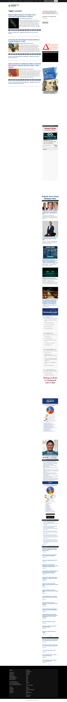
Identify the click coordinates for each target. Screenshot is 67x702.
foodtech (36, 82)
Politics (27, 675)
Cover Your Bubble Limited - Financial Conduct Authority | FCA (49, 655)
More (40, 1)
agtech (33, 82)
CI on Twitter (11, 686)
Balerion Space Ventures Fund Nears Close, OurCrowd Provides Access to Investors (22, 15)
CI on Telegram (11, 692)
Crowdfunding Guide (28, 692)
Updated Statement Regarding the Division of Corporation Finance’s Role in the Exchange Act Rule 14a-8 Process (50, 571)
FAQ (26, 693)
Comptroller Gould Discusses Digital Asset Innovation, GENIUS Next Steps (50, 522)
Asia (26, 683)
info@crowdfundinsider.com (14, 681)
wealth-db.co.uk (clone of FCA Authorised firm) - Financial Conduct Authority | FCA (50, 640)
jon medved (10, 83)
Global (18, 32)
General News (28, 672)
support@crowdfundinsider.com (16, 683)
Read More (38, 26)
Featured (9, 1)
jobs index (36, 56)
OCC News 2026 (48, 523)
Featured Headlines (28, 671)
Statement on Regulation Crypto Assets (49, 560)
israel (33, 32)
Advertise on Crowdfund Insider (30, 689)
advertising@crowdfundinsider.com (17, 684)
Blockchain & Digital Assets (28, 1)
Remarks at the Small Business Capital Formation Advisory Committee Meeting (49, 609)
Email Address (44, 18)
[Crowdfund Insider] (14, 7)
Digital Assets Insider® (12, 676)
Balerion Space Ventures (26, 32)
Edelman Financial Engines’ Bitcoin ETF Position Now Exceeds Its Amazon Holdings (50, 462)
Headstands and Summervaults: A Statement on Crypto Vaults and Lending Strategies (49, 603)
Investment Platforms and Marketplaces (22, 56)
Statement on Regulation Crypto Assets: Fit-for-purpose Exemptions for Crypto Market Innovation (49, 549)
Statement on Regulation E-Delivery (48, 621)
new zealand (15, 83)
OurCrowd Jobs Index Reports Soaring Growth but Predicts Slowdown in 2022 (23, 40)
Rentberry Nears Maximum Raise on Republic (50, 469)
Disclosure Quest (11, 674)
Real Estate (27, 682)
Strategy (27, 676)
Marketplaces (15, 1)
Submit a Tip (27, 688)
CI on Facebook (11, 688)
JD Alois (30, 18)
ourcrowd (9, 33)
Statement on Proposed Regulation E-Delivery (49, 632)
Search (56, 1)
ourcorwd (36, 32)
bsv (31, 32)
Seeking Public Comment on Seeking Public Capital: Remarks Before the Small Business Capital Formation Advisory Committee (50, 616)
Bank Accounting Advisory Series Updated (50, 531)
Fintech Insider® (11, 673)
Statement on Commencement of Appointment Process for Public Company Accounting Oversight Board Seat (50, 565)
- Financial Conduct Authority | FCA (48, 650)
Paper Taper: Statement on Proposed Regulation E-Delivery (49, 626)
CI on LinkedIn (11, 689)
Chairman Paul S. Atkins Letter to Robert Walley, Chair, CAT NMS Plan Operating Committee (49, 578)
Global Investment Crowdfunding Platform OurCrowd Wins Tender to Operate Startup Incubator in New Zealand (24, 65)
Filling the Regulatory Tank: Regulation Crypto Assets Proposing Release (49, 555)
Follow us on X (50, 517)
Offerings (20, 1)
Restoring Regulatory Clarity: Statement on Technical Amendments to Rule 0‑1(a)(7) (49, 597)
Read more (44, 551)
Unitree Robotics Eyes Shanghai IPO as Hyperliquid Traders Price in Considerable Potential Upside (50, 474)
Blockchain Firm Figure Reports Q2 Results (50, 478)
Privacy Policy (28, 696)
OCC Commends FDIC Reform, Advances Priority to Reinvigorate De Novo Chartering (50, 535)
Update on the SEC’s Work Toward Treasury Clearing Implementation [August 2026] (50, 584)
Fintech (36, 1)
